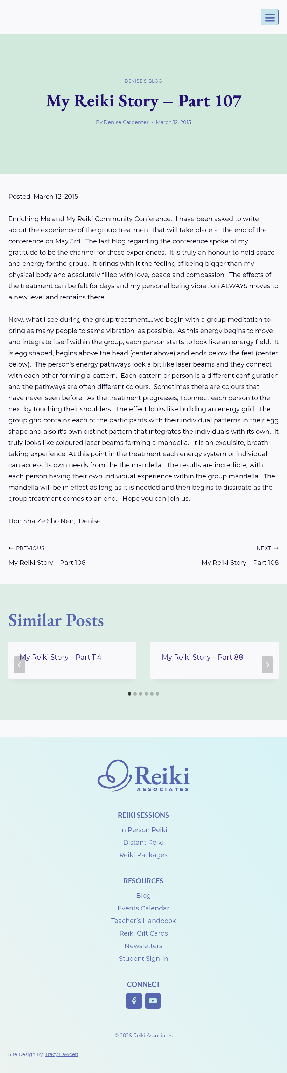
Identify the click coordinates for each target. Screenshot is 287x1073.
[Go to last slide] (19, 664)
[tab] (129, 694)
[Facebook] (134, 1001)
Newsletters (143, 946)
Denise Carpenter (126, 122)
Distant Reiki (143, 842)
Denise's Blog (143, 81)
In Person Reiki (143, 830)
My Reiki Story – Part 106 (46, 556)
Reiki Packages (143, 855)
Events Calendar (143, 908)
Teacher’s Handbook (143, 921)
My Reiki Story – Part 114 (61, 657)
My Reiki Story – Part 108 (240, 556)
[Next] (267, 664)
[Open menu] (270, 17)
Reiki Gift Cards (143, 933)
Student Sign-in (143, 958)
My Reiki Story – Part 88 (202, 657)
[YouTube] (153, 1001)
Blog (143, 896)
